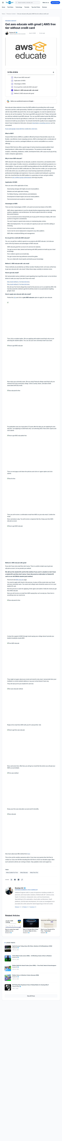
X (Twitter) (24, 907)
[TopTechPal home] (9, 2)
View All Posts (31, 996)
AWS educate (19, 579)
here (28, 854)
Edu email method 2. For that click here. (18, 284)
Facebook (32, 907)
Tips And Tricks (35, 7)
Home (3, 7)
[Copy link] (22, 879)
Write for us (46, 2)
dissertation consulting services (41, 123)
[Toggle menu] (3, 2)
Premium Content (11, 13)
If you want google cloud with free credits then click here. (21, 129)
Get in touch (55, 2)
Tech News (10, 7)
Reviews (44, 7)
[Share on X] (11, 879)
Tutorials (26, 7)
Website (17, 907)
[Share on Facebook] (14, 879)
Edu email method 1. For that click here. (18, 281)
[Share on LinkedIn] (18, 879)
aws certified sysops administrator (21, 177)
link (15, 297)
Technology (19, 7)
